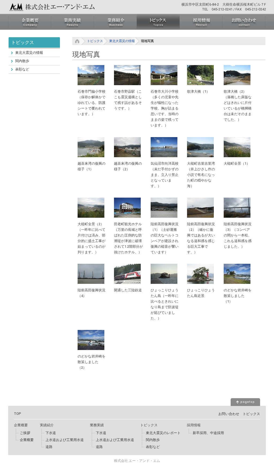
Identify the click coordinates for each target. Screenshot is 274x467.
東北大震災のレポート (163, 433)
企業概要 (27, 440)
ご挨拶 (25, 433)
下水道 (50, 433)
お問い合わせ (228, 414)
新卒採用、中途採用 (208, 433)
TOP (17, 414)
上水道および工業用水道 (64, 440)
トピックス (95, 41)
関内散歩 (22, 61)
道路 (48, 447)
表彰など (22, 69)
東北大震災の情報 (122, 41)
